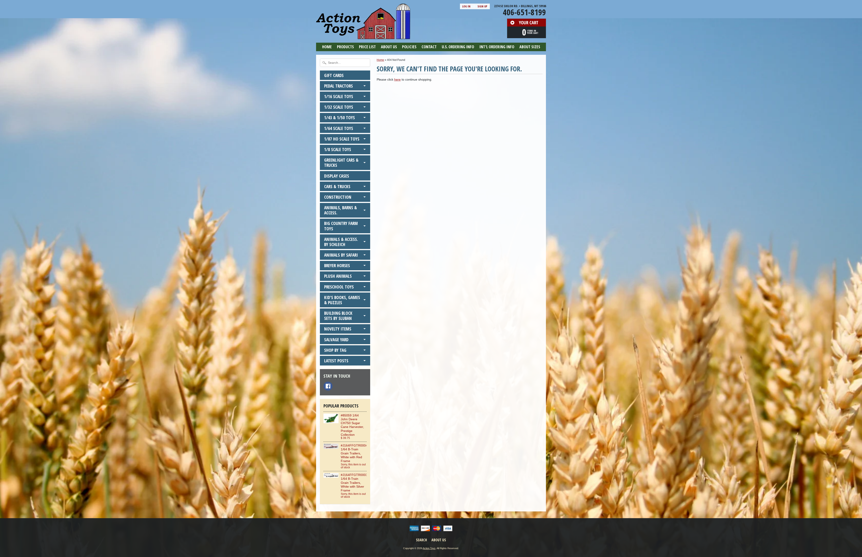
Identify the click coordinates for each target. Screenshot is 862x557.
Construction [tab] (337, 197)
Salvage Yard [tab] (336, 340)
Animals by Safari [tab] (341, 255)
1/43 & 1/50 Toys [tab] (339, 117)
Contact (429, 46)
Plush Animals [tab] (338, 276)
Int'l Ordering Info (496, 46)
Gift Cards (334, 75)
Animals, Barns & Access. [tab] (340, 210)
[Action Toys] (363, 36)
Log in (466, 6)
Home (327, 46)
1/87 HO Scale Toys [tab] (341, 139)
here (397, 79)
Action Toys (429, 548)
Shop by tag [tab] (335, 350)
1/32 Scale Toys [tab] (338, 107)
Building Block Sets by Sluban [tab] (338, 315)
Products (345, 46)
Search (421, 539)
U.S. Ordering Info (458, 46)
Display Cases (336, 175)
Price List (367, 46)
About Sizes (529, 46)
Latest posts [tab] (336, 361)
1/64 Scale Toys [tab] (338, 128)
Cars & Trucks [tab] (337, 186)
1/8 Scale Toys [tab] (337, 149)
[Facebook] (327, 386)
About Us (389, 46)
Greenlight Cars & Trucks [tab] (341, 162)
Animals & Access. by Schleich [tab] (341, 241)
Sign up (482, 6)
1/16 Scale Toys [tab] (338, 96)
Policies (409, 46)
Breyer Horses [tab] (337, 265)
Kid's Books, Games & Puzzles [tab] (342, 300)
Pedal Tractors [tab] (338, 86)
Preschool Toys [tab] (339, 287)
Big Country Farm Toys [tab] (341, 225)
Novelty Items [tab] (337, 329)
